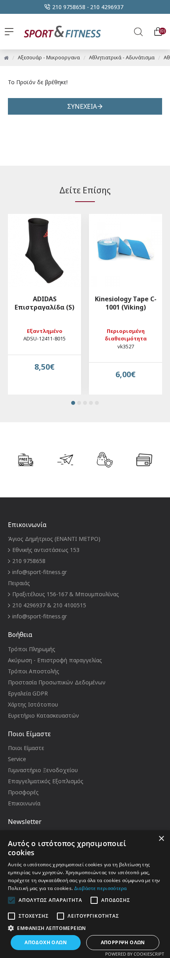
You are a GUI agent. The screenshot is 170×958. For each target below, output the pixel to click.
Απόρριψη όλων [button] (123, 942)
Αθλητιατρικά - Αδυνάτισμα (122, 57)
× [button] (161, 839)
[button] (73, 403)
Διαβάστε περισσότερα (100, 888)
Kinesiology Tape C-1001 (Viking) (126, 303)
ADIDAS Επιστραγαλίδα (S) (44, 303)
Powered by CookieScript (134, 954)
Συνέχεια (82, 106)
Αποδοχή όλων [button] (46, 942)
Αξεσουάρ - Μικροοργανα (49, 57)
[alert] (85, 894)
